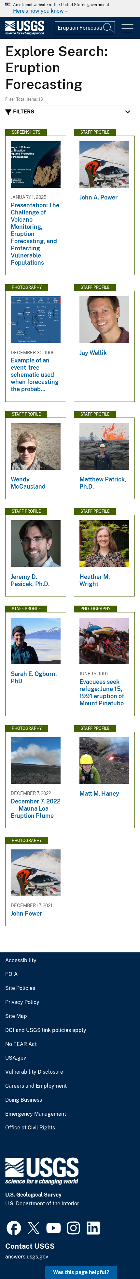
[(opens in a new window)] (13, 1227)
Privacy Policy (22, 1002)
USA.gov (15, 1058)
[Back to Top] (116, 1255)
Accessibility (20, 960)
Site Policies (20, 988)
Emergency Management (35, 1114)
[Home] (24, 33)
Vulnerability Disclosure (34, 1072)
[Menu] (127, 28)
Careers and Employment (36, 1086)
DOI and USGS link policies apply (45, 1030)
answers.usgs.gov (26, 1257)
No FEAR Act (21, 1044)
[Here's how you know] (70, 8)
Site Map (16, 1016)
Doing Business (23, 1100)
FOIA (11, 974)
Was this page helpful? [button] (81, 1272)
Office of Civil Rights (30, 1128)
